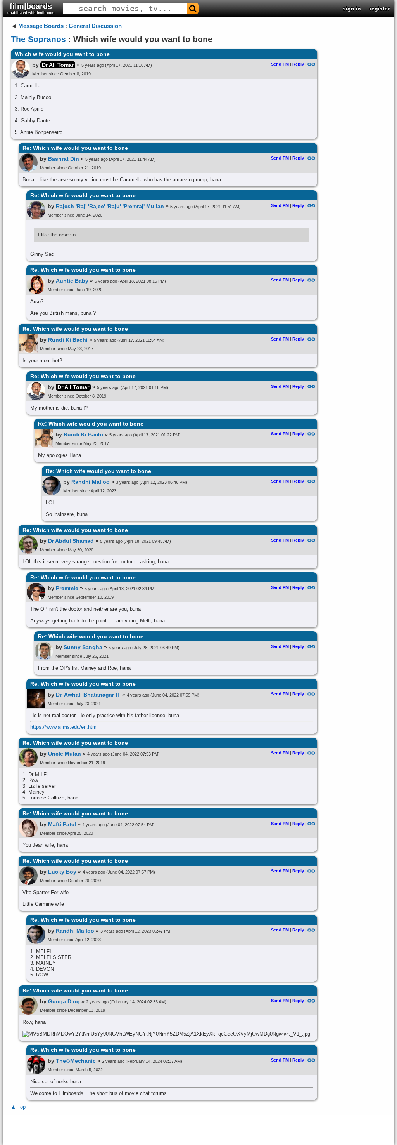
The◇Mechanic (76, 1061)
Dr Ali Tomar (58, 65)
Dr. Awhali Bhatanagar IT (88, 695)
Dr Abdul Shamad (71, 541)
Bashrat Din (63, 159)
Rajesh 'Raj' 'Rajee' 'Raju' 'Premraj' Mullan (110, 206)
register (379, 8)
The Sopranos (38, 39)
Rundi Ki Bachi (68, 340)
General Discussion (95, 26)
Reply (298, 64)
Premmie (67, 588)
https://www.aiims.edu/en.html (64, 727)
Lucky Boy (62, 872)
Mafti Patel (62, 824)
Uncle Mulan (64, 754)
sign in (352, 8)
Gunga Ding (64, 1001)
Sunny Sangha (83, 647)
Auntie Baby (72, 281)
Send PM (280, 64)
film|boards (30, 8)
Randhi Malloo (90, 482)
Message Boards (41, 26)
